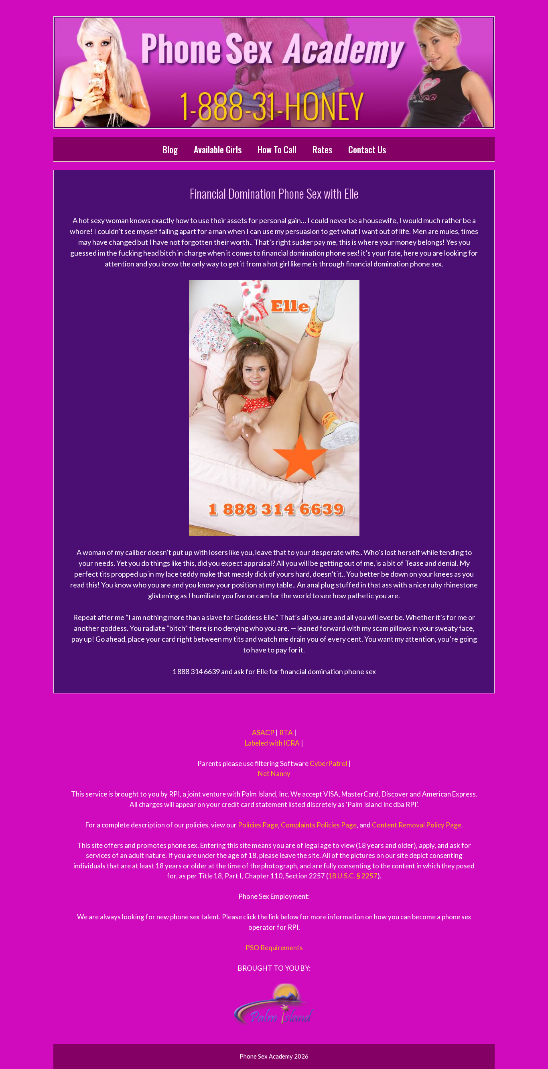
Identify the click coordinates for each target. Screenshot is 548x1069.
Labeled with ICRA (272, 743)
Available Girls (218, 149)
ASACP (263, 732)
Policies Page (258, 825)
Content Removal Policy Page (416, 825)
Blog (170, 149)
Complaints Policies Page (319, 825)
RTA (286, 732)
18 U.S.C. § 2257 (353, 876)
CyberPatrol (328, 763)
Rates (322, 149)
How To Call (277, 149)
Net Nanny (274, 773)
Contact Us (367, 149)
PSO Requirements (274, 947)
